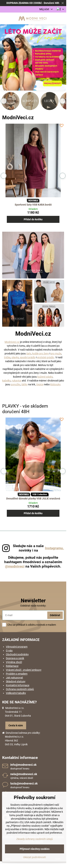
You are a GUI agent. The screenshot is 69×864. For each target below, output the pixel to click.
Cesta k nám (15, 725)
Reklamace (12, 666)
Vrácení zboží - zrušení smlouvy (23, 669)
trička (7, 357)
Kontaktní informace (17, 685)
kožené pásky (45, 376)
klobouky (55, 384)
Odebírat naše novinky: (33, 605)
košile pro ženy (40, 353)
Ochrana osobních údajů (20, 689)
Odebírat (55, 615)
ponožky (15, 384)
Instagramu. (54, 548)
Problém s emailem (16, 673)
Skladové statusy (15, 681)
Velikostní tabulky (16, 693)
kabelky (6, 380)
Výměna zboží (14, 662)
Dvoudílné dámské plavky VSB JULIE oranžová (33, 498)
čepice (39, 384)
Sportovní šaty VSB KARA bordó (33, 204)
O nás (9, 650)
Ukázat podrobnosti (34, 857)
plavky (15, 357)
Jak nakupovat (14, 677)
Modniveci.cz (12, 341)
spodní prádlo (28, 357)
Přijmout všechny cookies (34, 848)
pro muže (56, 353)
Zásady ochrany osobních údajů (34, 839)
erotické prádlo (45, 357)
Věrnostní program (16, 646)
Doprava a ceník (15, 658)
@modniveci (14, 566)
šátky (24, 384)
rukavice (16, 380)
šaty (28, 353)
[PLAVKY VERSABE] (33, 58)
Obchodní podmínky (17, 654)
